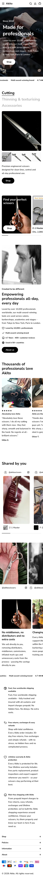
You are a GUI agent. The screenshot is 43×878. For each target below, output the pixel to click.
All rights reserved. (25, 873)
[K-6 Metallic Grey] (26, 157)
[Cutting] (21, 131)
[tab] (8, 93)
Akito (9, 3)
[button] (16, 412)
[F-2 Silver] (27, 403)
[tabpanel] (21, 168)
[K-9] (36, 157)
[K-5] (16, 157)
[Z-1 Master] (6, 157)
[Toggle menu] (3, 3)
